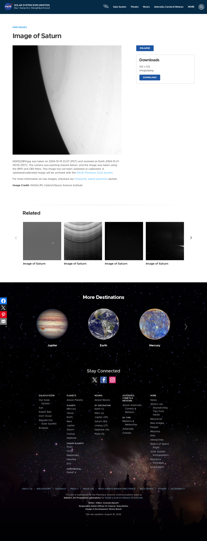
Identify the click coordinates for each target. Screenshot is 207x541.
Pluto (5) (99, 434)
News (153, 400)
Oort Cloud (45, 416)
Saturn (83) (101, 421)
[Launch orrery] (106, 8)
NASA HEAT (157, 467)
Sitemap (162, 489)
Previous (15, 238)
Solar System (46, 396)
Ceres (70, 451)
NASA (9, 6)
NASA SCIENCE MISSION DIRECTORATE (116, 489)
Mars (69, 421)
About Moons (102, 400)
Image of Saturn (34, 263)
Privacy (74, 489)
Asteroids (128, 429)
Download (150, 77)
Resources (156, 419)
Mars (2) (99, 413)
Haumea (71, 459)
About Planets (75, 400)
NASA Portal (147, 489)
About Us (27, 489)
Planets (71, 396)
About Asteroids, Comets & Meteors (132, 409)
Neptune (71, 438)
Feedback (60, 489)
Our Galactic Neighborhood (32, 9)
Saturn (70, 429)
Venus (70, 413)
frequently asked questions (91, 179)
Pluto (70, 447)
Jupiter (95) (101, 417)
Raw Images (20, 27)
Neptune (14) (102, 429)
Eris (69, 463)
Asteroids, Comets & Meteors (128, 398)
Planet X (71, 472)
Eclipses (43, 428)
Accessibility (178, 489)
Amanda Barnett (111, 503)
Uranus (71, 434)
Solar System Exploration (32, 4)
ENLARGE (145, 48)
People (154, 427)
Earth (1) (99, 409)
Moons (98, 396)
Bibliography (44, 489)
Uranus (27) (101, 425)
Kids (152, 435)
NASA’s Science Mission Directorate (124, 498)
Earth (103, 345)
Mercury (154, 345)
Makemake (73, 455)
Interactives (157, 440)
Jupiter (52, 345)
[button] (191, 7)
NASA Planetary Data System (95, 173)
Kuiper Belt (45, 412)
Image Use (88, 489)
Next (191, 238)
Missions (155, 431)
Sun (41, 408)
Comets (126, 433)
